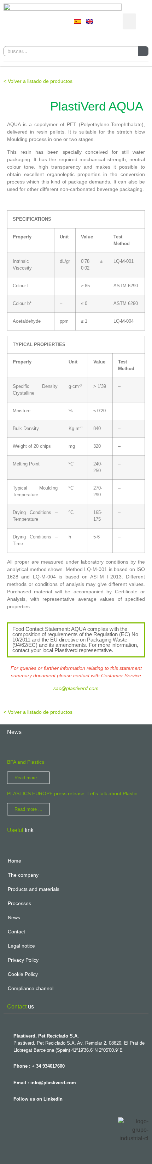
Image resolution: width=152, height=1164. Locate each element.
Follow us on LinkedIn (38, 1099)
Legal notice (21, 946)
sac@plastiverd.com (76, 688)
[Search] (143, 51)
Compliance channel (30, 988)
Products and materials (33, 889)
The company (23, 875)
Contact (16, 931)
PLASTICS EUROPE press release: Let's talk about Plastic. (73, 793)
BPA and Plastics (25, 762)
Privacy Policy (23, 960)
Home (14, 861)
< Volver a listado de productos (38, 81)
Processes (19, 903)
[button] (129, 21)
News (14, 917)
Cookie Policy (23, 974)
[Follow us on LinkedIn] (7, 1097)
